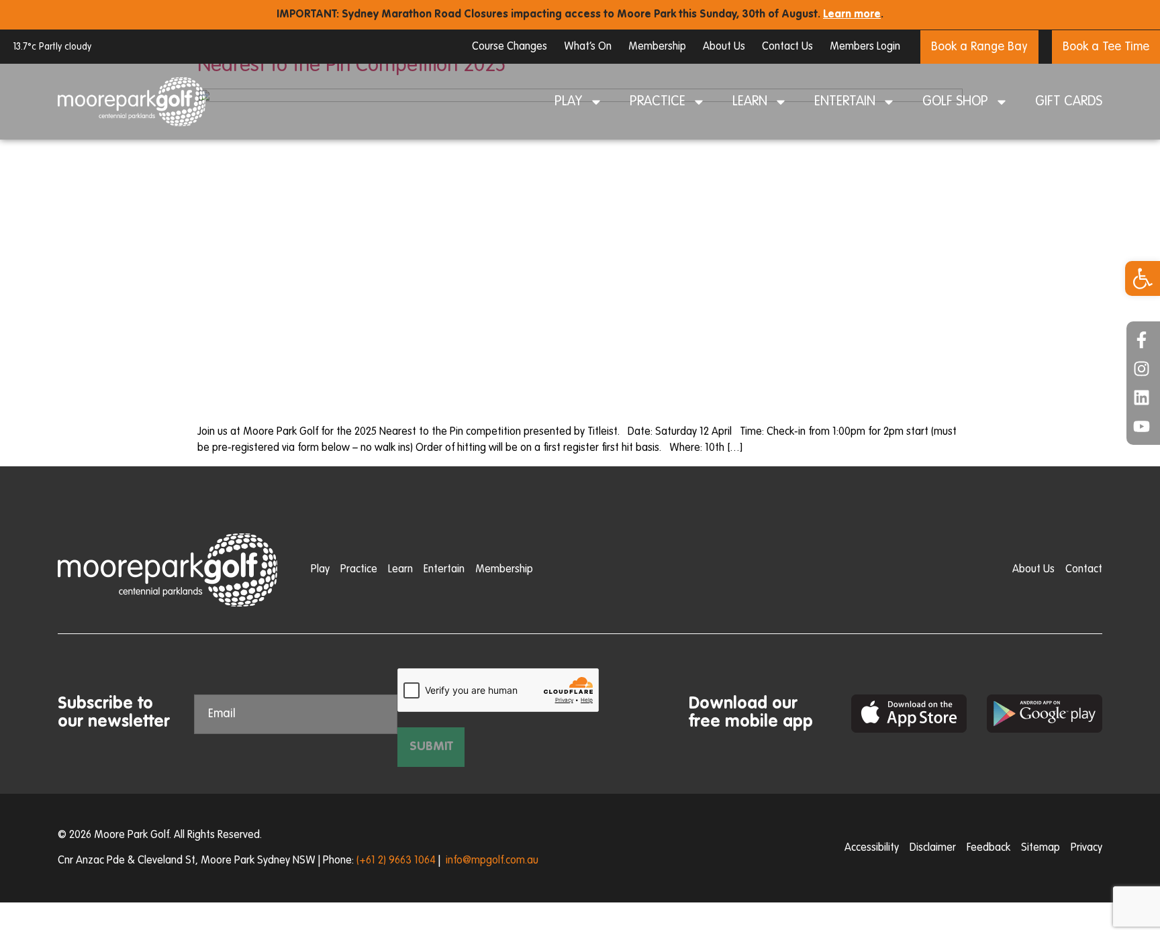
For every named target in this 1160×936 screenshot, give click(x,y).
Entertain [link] (844, 102)
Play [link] (568, 102)
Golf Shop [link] (955, 102)
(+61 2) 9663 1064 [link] (396, 860)
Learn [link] (749, 102)
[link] (1142, 278)
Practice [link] (657, 102)
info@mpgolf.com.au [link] (492, 860)
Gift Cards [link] (1068, 102)
